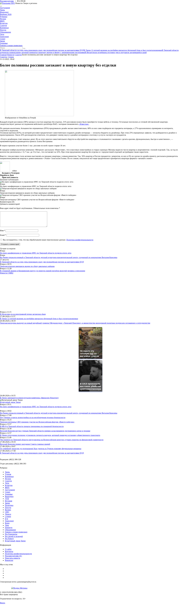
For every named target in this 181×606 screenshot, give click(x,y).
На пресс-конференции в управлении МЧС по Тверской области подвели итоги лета (35, 253)
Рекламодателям (7, 1)
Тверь (2, 10)
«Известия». (84, 124)
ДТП (7, 499)
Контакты (9, 551)
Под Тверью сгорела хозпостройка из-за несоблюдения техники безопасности (32, 417)
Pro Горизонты (11, 534)
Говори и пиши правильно (11, 45)
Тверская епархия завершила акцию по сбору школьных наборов (27, 266)
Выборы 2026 (5, 14)
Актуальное (5, 8)
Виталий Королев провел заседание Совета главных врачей (25, 444)
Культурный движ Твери (15, 541)
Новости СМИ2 (6, 273)
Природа (8, 527)
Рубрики (3, 17)
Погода (3, 30)
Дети (2, 34)
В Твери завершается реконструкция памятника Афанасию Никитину (29, 398)
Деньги (8, 514)
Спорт (2, 39)
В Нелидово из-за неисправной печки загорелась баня (23, 314)
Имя (2, 231)
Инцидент (4, 12)
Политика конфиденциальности (79, 240)
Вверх (2, 603)
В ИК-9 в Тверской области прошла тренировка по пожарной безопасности (32, 426)
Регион (3, 19)
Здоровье (4, 43)
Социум (3, 25)
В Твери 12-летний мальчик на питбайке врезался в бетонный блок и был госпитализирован (39, 319)
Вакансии (9, 560)
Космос (8, 510)
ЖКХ (2, 21)
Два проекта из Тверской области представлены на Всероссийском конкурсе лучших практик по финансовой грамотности (51, 440)
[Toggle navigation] (1, 6)
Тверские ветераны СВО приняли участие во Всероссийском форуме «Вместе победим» (37, 422)
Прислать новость (12, 558)
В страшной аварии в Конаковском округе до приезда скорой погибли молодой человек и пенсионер (42, 271)
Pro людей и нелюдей (14, 536)
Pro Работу (9, 539)
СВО (7, 512)
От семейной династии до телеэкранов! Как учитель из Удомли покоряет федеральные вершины (40, 449)
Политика (9, 505)
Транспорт (4, 37)
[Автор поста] (5, 171)
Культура (4, 23)
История (8, 501)
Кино (7, 523)
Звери (2, 41)
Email (3, 235)
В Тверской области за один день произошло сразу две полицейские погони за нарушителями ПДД (42, 262)
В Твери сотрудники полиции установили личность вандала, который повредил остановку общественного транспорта (50, 435)
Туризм (8, 474)
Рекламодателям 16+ (13, 556)
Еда (6, 519)
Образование (5, 32)
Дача (7, 525)
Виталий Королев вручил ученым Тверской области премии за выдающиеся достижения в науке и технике (45, 431)
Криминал (4, 28)
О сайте (8, 549)
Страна (11, 57)
